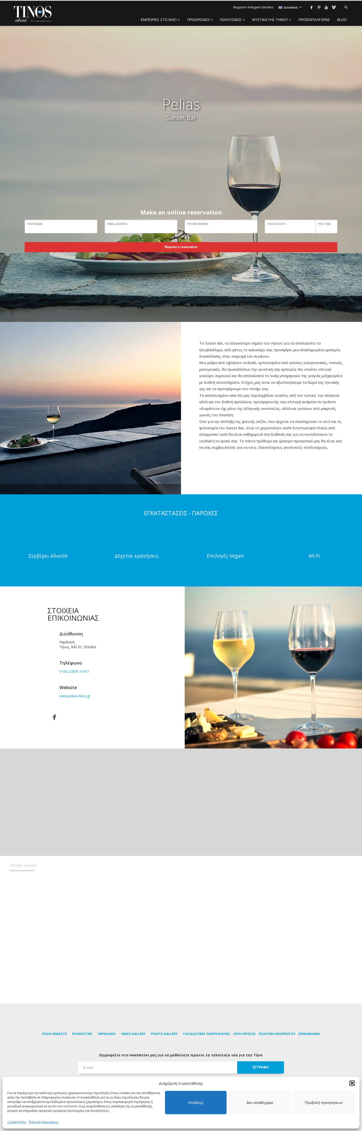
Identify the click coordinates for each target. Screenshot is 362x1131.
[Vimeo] (333, 7)
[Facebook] (311, 7)
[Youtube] (326, 7)
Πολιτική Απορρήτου (44, 1122)
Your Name (35, 224)
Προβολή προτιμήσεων (324, 1102)
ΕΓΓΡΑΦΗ (260, 1067)
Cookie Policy (16, 1122)
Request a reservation (181, 247)
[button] (352, 1083)
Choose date (276, 224)
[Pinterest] (319, 7)
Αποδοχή (195, 1102)
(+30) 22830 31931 (74, 671)
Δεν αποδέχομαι (260, 1102)
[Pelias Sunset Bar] (90, 408)
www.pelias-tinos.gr (74, 696)
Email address (117, 224)
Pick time (324, 224)
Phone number (197, 224)
